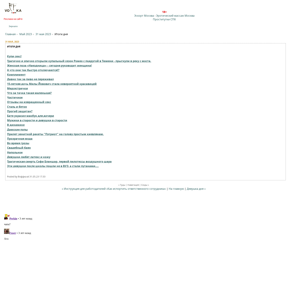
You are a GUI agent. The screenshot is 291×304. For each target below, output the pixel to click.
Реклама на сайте (13, 19)
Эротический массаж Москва (175, 15)
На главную (176, 189)
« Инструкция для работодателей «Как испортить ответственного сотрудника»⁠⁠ (114, 189)
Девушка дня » (196, 189)
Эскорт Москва (144, 15)
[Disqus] (145, 255)
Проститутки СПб (164, 19)
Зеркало (13, 26)
